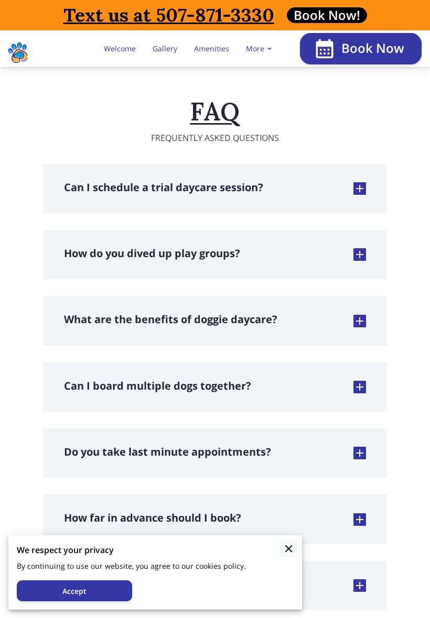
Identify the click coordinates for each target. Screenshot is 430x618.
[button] (215, 188)
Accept (74, 591)
